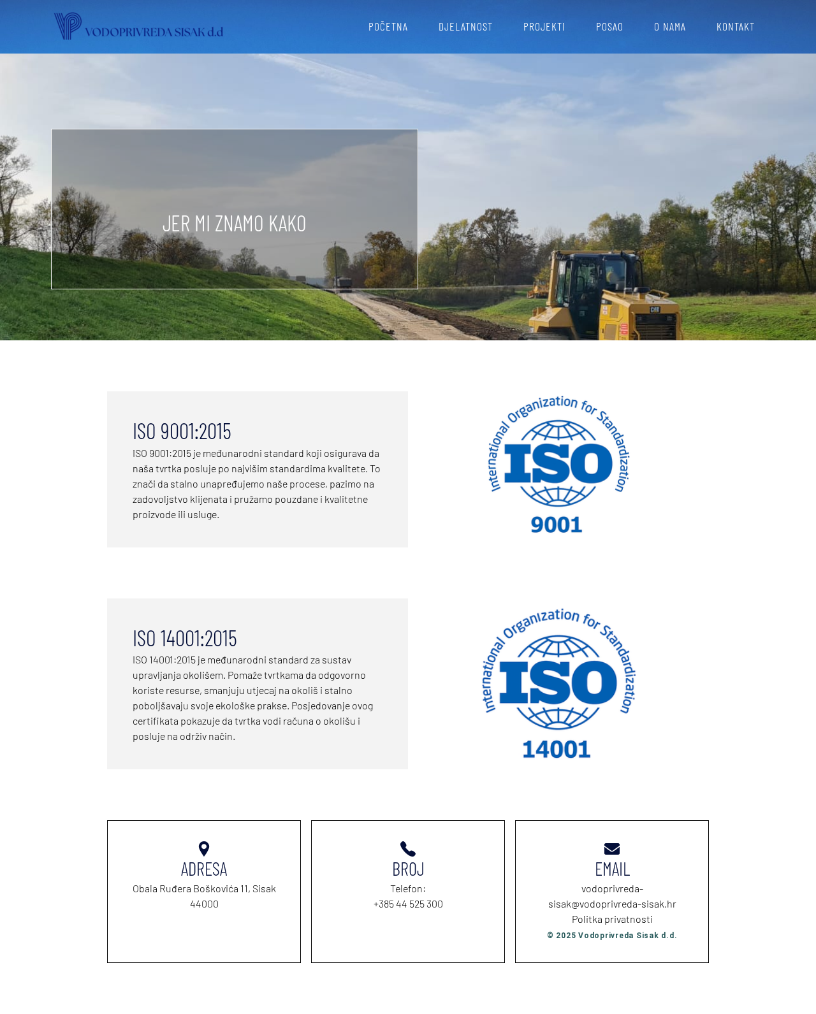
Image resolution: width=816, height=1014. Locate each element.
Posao (609, 26)
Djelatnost (466, 26)
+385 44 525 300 (408, 903)
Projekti (544, 26)
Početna (388, 26)
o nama (670, 26)
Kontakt (736, 26)
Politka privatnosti (612, 919)
